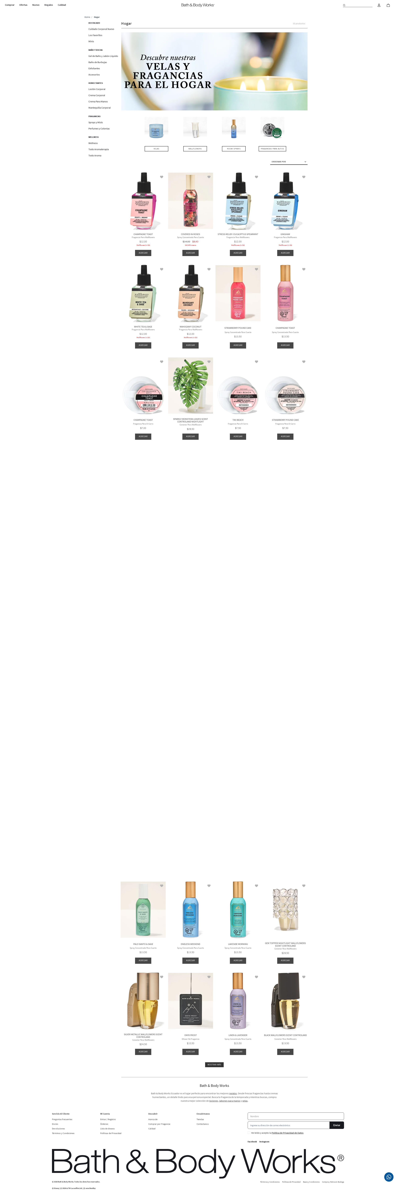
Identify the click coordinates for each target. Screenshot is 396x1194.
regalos (233, 1093)
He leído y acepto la (277, 1132)
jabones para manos (229, 1100)
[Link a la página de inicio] (87, 17)
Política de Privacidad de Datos (287, 1132)
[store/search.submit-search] (344, 5)
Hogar (97, 17)
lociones (213, 1100)
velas (245, 1100)
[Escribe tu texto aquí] (389, 1177)
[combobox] (357, 5)
